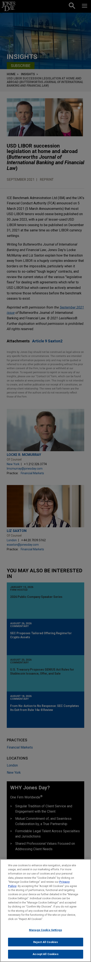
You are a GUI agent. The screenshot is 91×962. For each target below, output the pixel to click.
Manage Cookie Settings (45, 930)
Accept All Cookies (45, 954)
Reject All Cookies (45, 942)
